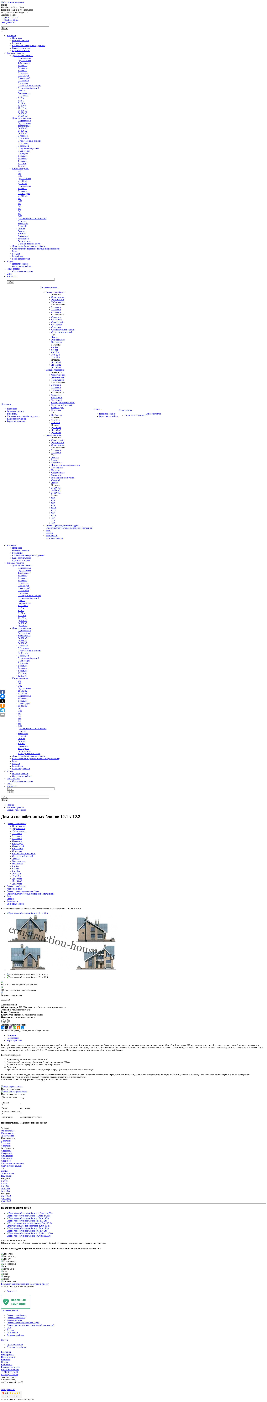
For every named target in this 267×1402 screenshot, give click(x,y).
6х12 (20, 176)
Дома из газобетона (22, 118)
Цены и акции (8, 1357)
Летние (21, 228)
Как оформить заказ (21, 48)
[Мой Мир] (22, 1027)
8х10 (20, 216)
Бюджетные (23, 236)
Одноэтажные (24, 58)
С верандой (23, 75)
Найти (4, 28)
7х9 (19, 208)
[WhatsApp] (14, 1027)
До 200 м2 (22, 116)
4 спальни (22, 70)
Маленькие (23, 223)
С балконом (23, 80)
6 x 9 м (21, 98)
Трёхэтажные (24, 63)
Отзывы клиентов (20, 40)
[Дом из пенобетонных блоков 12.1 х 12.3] (27, 913)
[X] (6, 1027)
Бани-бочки (17, 256)
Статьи (4, 1362)
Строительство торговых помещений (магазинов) (36, 249)
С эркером (23, 153)
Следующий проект (39, 1284)
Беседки (16, 254)
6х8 (19, 171)
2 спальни (22, 65)
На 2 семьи (23, 95)
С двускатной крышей (28, 88)
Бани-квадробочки (21, 259)
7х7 (19, 203)
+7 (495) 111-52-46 (9, 17)
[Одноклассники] (18, 1027)
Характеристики (14, 1040)
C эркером (23, 83)
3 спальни (22, 68)
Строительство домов (22, 271)
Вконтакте (12, 1291)
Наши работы (13, 269)
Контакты (11, 276)
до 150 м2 (22, 183)
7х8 (19, 206)
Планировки (13, 1038)
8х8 (19, 211)
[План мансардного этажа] (14, 1091)
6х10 (20, 201)
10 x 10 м (22, 106)
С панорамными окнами (29, 85)
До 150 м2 (22, 113)
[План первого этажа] (12, 1086)
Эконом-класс (24, 93)
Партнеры (17, 38)
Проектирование (20, 264)
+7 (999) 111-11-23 (9, 20)
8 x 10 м (21, 103)
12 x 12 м (22, 108)
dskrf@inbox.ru (8, 22)
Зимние (21, 233)
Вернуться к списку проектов (15, 1284)
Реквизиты (17, 43)
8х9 (19, 213)
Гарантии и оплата (21, 50)
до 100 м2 (22, 181)
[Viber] (10, 1027)
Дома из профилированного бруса (28, 246)
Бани (14, 251)
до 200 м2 (22, 196)
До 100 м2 (22, 111)
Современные (24, 241)
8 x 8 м (21, 101)
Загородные (23, 238)
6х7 (19, 198)
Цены (9, 274)
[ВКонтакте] (2, 1027)
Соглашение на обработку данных (28, 45)
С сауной (22, 226)
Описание (11, 1035)
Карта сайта (6, 1364)
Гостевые (22, 221)
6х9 (19, 173)
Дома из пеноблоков (22, 55)
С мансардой (24, 78)
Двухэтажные (24, 60)
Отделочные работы (21, 266)
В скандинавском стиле (29, 244)
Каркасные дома (20, 168)
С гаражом (23, 73)
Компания (11, 35)
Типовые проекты (15, 53)
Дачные (21, 90)
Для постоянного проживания (32, 218)
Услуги (10, 261)
